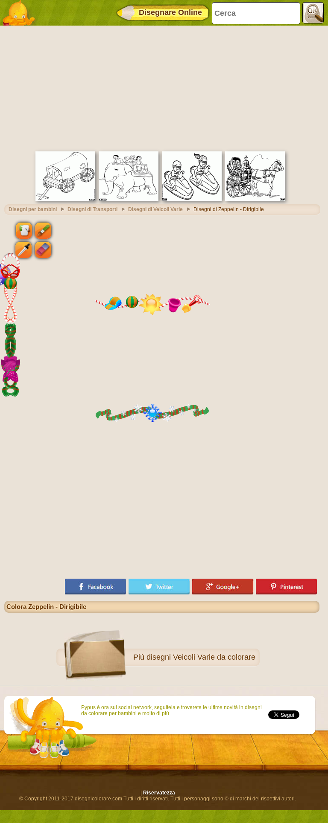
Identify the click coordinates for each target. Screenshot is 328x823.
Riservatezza (159, 793)
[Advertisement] (162, 87)
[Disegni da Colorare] (21, 13)
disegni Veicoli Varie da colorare (200, 657)
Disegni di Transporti (92, 209)
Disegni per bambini (33, 209)
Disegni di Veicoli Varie (155, 209)
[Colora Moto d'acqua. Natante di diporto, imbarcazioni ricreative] (192, 199)
